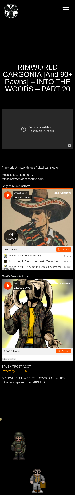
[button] (65, 9)
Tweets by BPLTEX (14, 371)
